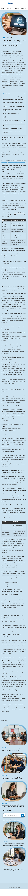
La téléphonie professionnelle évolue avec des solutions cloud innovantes (13, 844)
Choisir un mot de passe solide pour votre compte (13, 103)
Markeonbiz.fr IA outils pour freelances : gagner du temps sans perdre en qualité (12, 805)
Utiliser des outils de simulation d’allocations (14, 120)
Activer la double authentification (11, 113)
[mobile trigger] (2, 3)
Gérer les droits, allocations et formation (12, 128)
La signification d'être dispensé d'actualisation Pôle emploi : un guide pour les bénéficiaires (13, 214)
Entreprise (4, 775)
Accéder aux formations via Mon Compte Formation (12, 132)
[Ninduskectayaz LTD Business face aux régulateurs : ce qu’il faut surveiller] (14, 735)
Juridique (4, 747)
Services (5, 842)
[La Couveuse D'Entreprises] (10, 3)
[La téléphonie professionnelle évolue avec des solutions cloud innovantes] (14, 831)
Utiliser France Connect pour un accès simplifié (12, 110)
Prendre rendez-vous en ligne (10, 125)
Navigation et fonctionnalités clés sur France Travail (13, 117)
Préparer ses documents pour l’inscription (13, 99)
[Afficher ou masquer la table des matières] (18, 94)
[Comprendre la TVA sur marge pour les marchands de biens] (14, 857)
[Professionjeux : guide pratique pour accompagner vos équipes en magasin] (14, 763)
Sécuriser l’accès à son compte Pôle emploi (13, 97)
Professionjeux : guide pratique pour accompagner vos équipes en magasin (12, 777)
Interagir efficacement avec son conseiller (13, 123)
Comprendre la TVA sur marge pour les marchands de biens (13, 870)
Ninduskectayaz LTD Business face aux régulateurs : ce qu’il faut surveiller (12, 749)
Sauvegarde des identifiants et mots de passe (13, 106)
